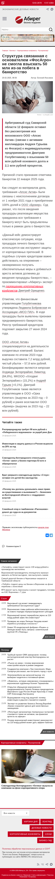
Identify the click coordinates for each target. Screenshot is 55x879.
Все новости (9, 813)
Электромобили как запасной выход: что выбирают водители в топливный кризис (26, 676)
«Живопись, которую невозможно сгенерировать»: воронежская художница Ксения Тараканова (30, 682)
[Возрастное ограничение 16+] (2, 3)
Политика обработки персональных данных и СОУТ (26, 849)
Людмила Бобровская (32, 307)
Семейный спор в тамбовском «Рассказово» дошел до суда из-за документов (25, 510)
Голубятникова (31, 303)
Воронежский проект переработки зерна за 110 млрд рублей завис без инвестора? (29, 616)
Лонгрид (5, 650)
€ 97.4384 (49, 3)
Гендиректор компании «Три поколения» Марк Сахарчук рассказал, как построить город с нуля (29, 670)
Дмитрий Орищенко (31, 290)
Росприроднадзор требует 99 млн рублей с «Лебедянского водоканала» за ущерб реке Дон (27, 430)
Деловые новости (42, 828)
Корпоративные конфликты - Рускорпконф (20, 743)
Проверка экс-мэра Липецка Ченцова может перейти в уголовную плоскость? (27, 622)
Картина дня (31, 821)
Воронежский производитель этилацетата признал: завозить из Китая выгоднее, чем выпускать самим (25, 574)
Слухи (4, 598)
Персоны (50, 875)
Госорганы (32, 877)
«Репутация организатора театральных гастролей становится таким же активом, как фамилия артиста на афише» (30, 714)
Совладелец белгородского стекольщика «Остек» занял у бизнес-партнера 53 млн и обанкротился (24, 461)
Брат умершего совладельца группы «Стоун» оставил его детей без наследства (25, 476)
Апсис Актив (28, 192)
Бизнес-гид (45, 840)
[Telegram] (51, 535)
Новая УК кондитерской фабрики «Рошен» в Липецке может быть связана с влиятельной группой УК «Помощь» (27, 629)
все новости (48, 731)
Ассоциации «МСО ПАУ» (18, 312)
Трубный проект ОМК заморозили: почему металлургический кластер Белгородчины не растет (28, 657)
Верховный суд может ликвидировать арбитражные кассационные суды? (24, 604)
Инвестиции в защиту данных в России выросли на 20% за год (27, 445)
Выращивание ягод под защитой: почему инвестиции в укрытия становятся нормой (26, 698)
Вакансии (27, 875)
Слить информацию (39, 875)
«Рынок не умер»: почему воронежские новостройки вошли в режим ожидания (25, 664)
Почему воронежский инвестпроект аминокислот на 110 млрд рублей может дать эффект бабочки (30, 721)
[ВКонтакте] (47, 535)
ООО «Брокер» (31, 204)
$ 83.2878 (37, 3)
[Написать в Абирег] (52, 9)
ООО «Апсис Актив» (15, 342)
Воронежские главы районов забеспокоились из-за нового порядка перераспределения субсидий (30, 610)
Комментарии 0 (13, 546)
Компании (23, 877)
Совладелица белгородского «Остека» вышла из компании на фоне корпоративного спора (27, 787)
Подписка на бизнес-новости (12, 875)
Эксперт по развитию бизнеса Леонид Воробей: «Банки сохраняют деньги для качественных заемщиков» (29, 705)
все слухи (49, 637)
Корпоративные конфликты (25, 834)
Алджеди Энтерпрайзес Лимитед (23, 372)
